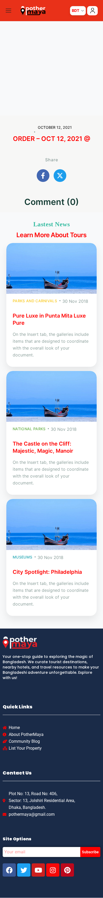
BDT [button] (75, 10)
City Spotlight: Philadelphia (47, 572)
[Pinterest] (67, 870)
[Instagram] (52, 870)
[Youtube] (38, 870)
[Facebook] (9, 870)
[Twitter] (23, 870)
